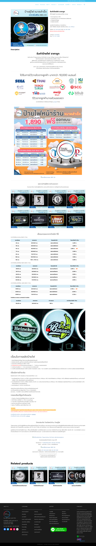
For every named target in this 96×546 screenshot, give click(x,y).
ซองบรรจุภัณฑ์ (37, 527)
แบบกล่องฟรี (61, 4)
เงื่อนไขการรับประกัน (53, 517)
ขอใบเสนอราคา (52, 513)
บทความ (74, 4)
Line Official (71, 27)
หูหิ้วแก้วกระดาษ (25, 532)
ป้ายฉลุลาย (36, 524)
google (55, 102)
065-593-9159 (16, 526)
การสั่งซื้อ (67, 4)
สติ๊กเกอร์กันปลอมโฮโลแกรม (40, 516)
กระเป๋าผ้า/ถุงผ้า (37, 522)
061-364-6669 (57, 29)
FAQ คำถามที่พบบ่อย (53, 521)
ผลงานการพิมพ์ (65, 517)
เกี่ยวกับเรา (64, 513)
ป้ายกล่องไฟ (57, 34)
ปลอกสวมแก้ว (37, 532)
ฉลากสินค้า (24, 516)
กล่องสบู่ (36, 511)
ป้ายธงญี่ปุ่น (24, 527)
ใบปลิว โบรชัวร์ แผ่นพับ (26, 519)
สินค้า (47, 4)
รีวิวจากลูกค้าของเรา (66, 515)
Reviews (53, 4)
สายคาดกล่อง (24, 534)
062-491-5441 (66, 29)
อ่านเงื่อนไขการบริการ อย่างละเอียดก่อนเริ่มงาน (23, 414)
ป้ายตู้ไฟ (58, 36)
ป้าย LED (54, 36)
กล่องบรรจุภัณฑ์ (25, 511)
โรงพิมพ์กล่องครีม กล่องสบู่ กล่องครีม (51, 443)
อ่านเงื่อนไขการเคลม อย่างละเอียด (20, 416)
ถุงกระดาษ (24, 529)
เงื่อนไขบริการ (52, 515)
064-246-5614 (8, 526)
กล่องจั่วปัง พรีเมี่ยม (26, 522)
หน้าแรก (37, 4)
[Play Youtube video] (48, 330)
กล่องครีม (24, 514)
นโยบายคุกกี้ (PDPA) (53, 519)
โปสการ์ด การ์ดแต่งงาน (39, 519)
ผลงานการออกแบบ (66, 519)
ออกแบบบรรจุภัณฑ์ (38, 514)
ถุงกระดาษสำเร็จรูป (38, 529)
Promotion (42, 4)
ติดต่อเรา (79, 4)
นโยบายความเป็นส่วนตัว (54, 523)
